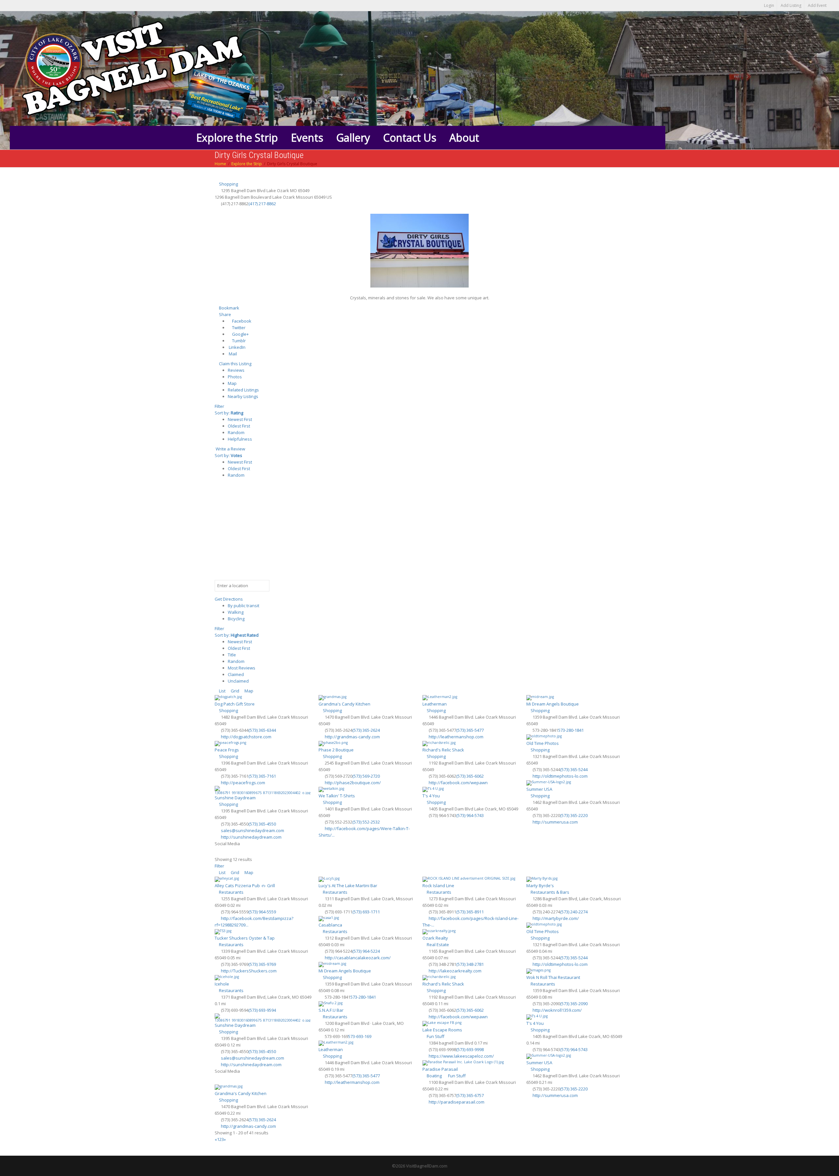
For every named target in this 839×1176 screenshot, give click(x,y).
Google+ (240, 334)
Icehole (222, 984)
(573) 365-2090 (574, 1004)
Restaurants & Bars (549, 892)
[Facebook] (218, 852)
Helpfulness (240, 439)
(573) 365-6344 (262, 730)
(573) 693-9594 (262, 1010)
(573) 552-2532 (366, 822)
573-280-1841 (571, 730)
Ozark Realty (435, 938)
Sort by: (229, 413)
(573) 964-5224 (366, 951)
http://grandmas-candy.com (352, 737)
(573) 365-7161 (262, 776)
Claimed (236, 674)
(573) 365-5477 (470, 730)
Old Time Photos (542, 743)
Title (232, 655)
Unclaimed (238, 681)
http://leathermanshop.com (456, 737)
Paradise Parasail (440, 1069)
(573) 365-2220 (574, 815)
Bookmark (228, 308)
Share (224, 314)
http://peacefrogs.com (243, 783)
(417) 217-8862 (262, 204)
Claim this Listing (234, 364)
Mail (232, 354)
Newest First (240, 419)
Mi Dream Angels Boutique (552, 704)
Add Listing (791, 5)
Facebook (241, 321)
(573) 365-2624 (366, 730)
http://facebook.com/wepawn (458, 783)
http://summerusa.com (555, 822)
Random (236, 432)
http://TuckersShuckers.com (249, 971)
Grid (234, 691)
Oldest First (239, 426)
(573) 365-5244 (574, 769)
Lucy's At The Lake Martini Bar (348, 885)
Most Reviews (241, 668)
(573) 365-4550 (262, 824)
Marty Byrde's (540, 885)
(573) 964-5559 (262, 912)
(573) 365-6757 (470, 1095)
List (221, 691)
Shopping (228, 184)
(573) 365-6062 (470, 776)
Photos (235, 377)
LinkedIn (236, 347)
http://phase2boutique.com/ (353, 783)
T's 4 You (431, 796)
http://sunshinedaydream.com (251, 837)
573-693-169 (359, 1036)
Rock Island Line (438, 885)
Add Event (817, 5)
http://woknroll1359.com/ (557, 1010)
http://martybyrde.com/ (556, 918)
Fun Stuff (435, 1036)
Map (232, 383)
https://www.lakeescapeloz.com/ (461, 1056)
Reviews (236, 370)
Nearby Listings (243, 396)
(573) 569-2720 (366, 776)
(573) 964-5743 (470, 815)
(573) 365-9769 (262, 964)
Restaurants (231, 892)
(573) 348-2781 (470, 964)
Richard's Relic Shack (443, 750)
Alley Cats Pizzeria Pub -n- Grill (245, 885)
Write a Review (230, 449)
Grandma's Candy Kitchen (344, 704)
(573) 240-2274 (574, 912)
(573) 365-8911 (470, 912)
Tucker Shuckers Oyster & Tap (245, 938)
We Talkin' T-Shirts (337, 796)
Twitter (238, 327)
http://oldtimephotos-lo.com (560, 776)
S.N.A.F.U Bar (331, 1010)
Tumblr (238, 341)
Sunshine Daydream (235, 798)
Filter (219, 406)
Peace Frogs (227, 750)
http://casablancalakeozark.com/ (358, 958)
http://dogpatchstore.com (246, 737)
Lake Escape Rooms (442, 1030)
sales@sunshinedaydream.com (252, 830)
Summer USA (539, 789)
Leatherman (434, 704)
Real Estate (437, 944)
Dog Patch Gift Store (235, 704)
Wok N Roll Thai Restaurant (553, 977)
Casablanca (330, 925)
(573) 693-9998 (470, 1049)
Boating (434, 1076)
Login (769, 5)
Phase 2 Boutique (336, 750)
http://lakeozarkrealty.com (455, 971)
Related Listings (243, 390)
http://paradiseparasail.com (456, 1102)
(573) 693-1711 (366, 912)
